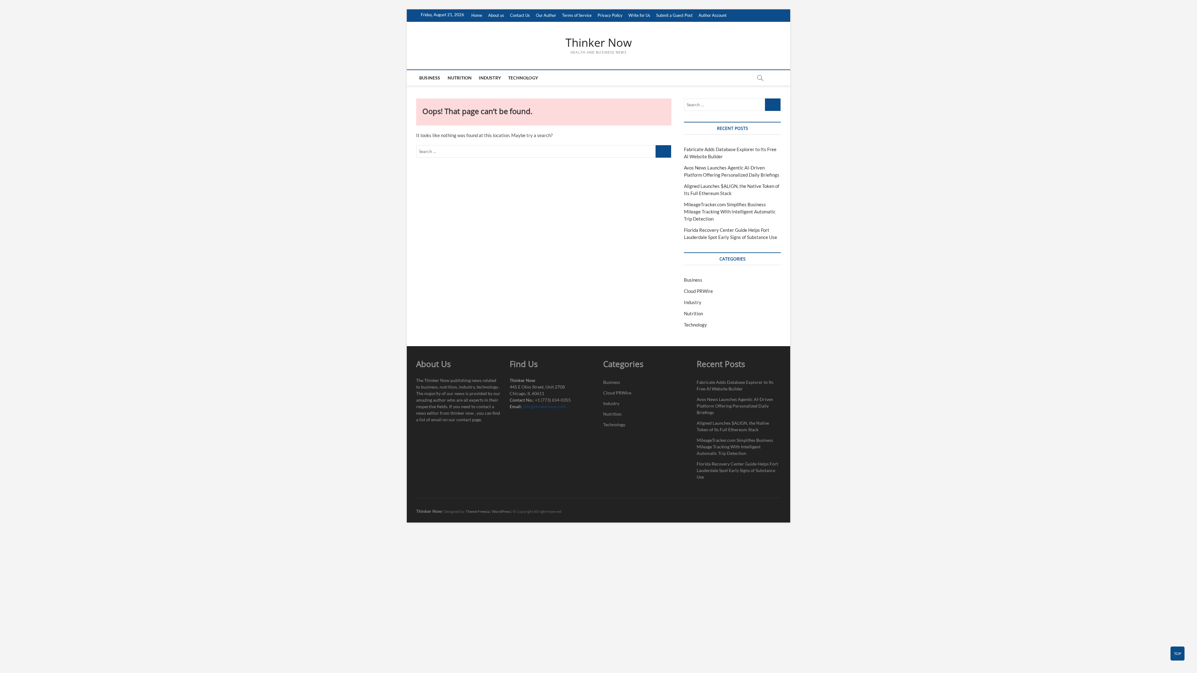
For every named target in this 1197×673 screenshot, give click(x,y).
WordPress (501, 511)
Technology (523, 77)
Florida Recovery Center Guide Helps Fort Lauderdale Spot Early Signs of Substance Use (737, 470)
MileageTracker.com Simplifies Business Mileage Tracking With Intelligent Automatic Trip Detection (730, 212)
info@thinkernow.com (544, 406)
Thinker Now (598, 43)
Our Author (546, 15)
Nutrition (460, 77)
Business (429, 77)
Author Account (713, 15)
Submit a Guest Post (674, 15)
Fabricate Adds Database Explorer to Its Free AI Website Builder (735, 385)
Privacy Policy (610, 15)
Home (476, 15)
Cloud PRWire (698, 291)
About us (496, 15)
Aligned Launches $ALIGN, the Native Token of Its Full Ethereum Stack (733, 426)
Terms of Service (577, 15)
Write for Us (639, 15)
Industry (490, 77)
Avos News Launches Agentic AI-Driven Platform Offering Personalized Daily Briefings (735, 406)
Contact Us (520, 15)
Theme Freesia (477, 511)
